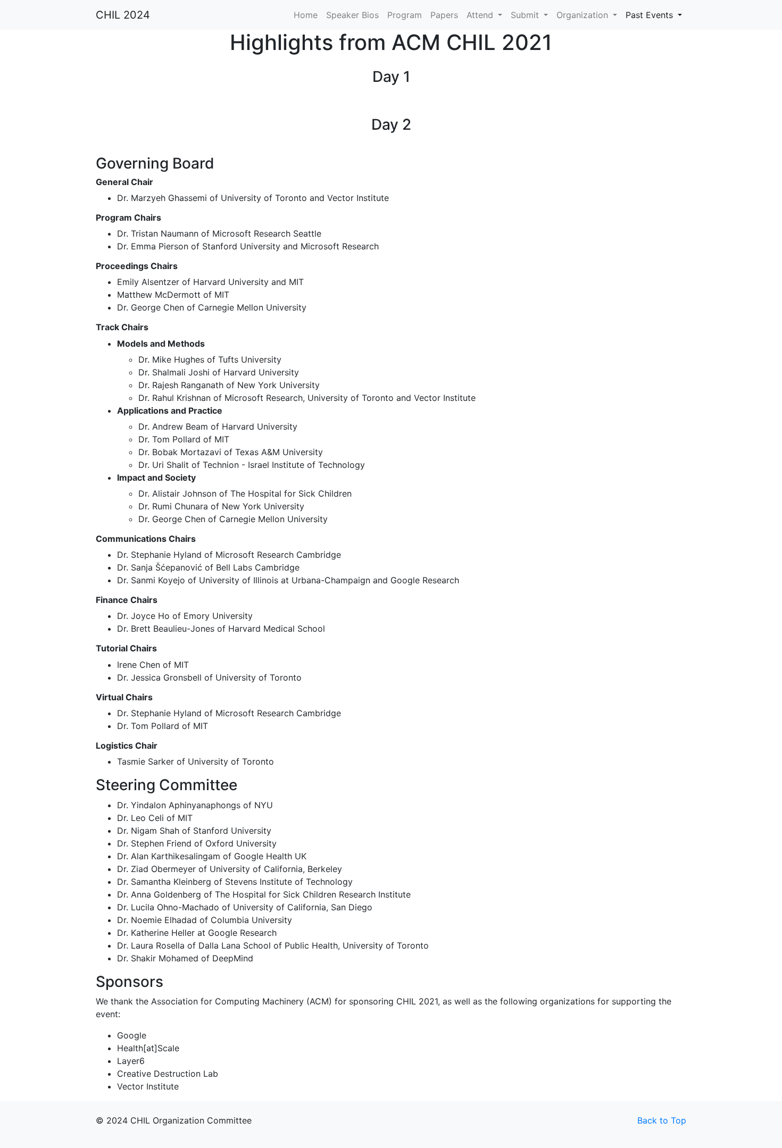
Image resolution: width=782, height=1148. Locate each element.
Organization (583, 15)
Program (404, 15)
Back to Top (661, 1120)
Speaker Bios (352, 15)
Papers (444, 15)
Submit (526, 15)
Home (306, 15)
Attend (481, 15)
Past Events (651, 15)
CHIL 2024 (123, 15)
